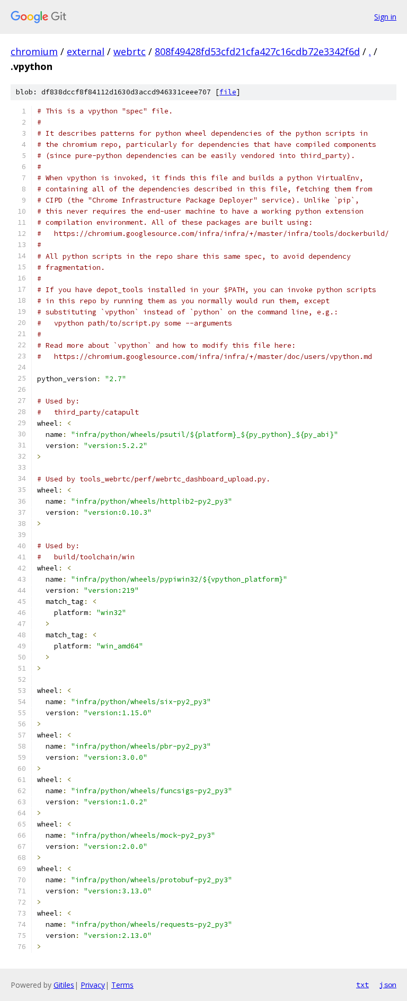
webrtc (129, 51)
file (227, 91)
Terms (122, 985)
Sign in (385, 17)
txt (362, 984)
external (85, 51)
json (387, 984)
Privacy (93, 985)
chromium (34, 51)
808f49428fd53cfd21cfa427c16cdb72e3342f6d (257, 51)
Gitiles (64, 985)
